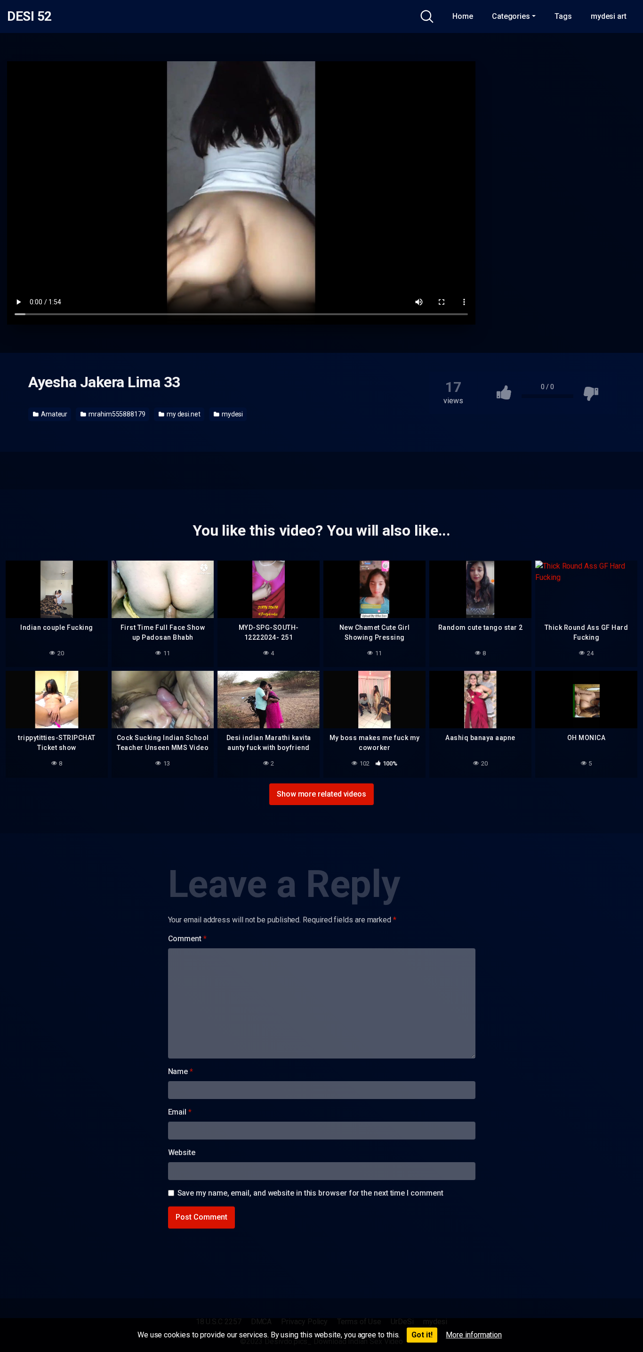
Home (462, 16)
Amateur (53, 414)
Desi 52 (29, 16)
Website (181, 1152)
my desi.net (183, 414)
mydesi (231, 414)
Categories (511, 16)
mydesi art (609, 16)
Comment (187, 938)
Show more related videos (321, 794)
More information (474, 1334)
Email (180, 1112)
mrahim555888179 (116, 414)
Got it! (422, 1334)
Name (180, 1071)
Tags (563, 16)
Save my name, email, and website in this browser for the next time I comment (310, 1193)
